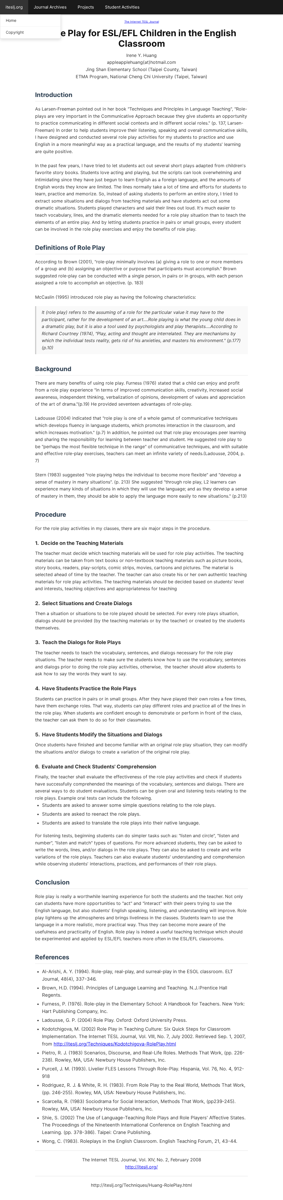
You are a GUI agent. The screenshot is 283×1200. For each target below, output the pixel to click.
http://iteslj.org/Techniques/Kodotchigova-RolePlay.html (115, 1044)
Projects (86, 7)
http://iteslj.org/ (141, 1167)
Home (11, 20)
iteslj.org (14, 7)
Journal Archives (50, 7)
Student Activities (122, 7)
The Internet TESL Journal (141, 21)
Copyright (15, 32)
